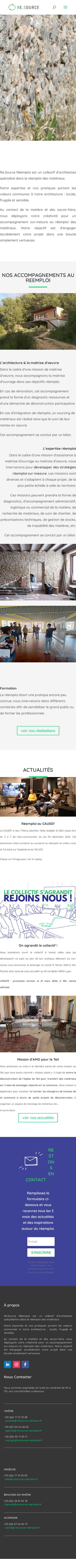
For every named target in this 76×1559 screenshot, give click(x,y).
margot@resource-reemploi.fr (23, 1440)
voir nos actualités (38, 1117)
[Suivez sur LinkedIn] (7, 1364)
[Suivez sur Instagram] (16, 1364)
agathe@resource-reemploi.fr (23, 1430)
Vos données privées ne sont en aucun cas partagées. (40, 1268)
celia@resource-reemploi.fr (21, 1479)
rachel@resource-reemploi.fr (22, 1527)
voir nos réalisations (38, 730)
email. (43, 1265)
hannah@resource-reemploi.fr (23, 1504)
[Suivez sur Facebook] (25, 1364)
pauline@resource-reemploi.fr (23, 1420)
